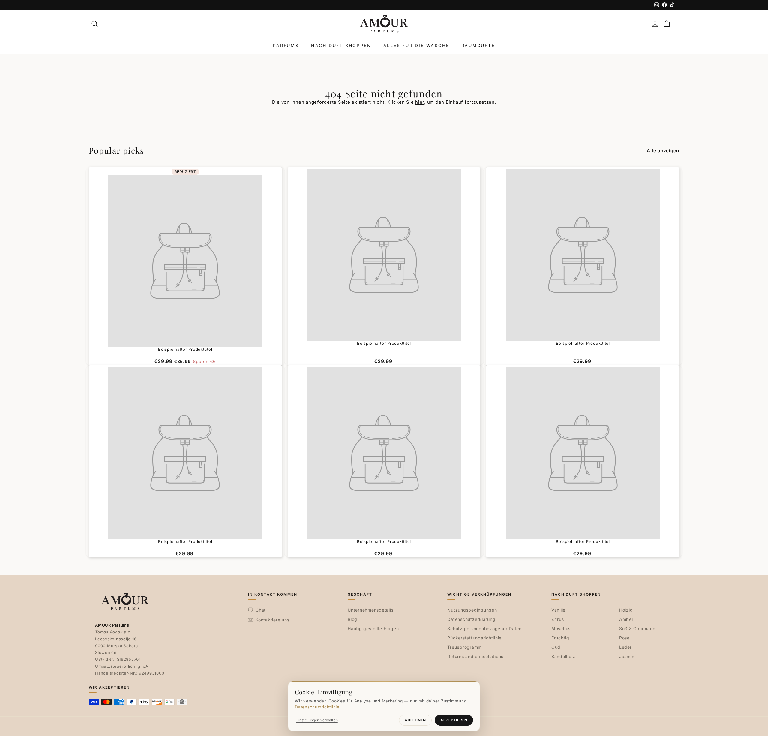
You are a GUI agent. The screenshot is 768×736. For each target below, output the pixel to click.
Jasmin (626, 656)
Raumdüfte (478, 45)
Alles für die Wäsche (416, 45)
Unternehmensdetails (370, 609)
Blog (352, 619)
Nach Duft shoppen (341, 45)
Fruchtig (560, 637)
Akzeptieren (453, 720)
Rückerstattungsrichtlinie (474, 637)
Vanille (558, 609)
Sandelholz (563, 656)
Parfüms (286, 45)
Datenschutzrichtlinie (317, 707)
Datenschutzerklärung (471, 619)
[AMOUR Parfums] (384, 24)
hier (419, 102)
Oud (555, 647)
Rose (624, 637)
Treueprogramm (464, 647)
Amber (626, 619)
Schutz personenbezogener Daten (484, 628)
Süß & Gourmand (637, 628)
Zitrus (557, 619)
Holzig (626, 609)
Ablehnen (415, 720)
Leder (625, 647)
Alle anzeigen (663, 150)
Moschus (561, 628)
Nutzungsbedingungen (472, 609)
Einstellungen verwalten (317, 720)
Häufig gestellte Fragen (373, 628)
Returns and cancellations (475, 656)
